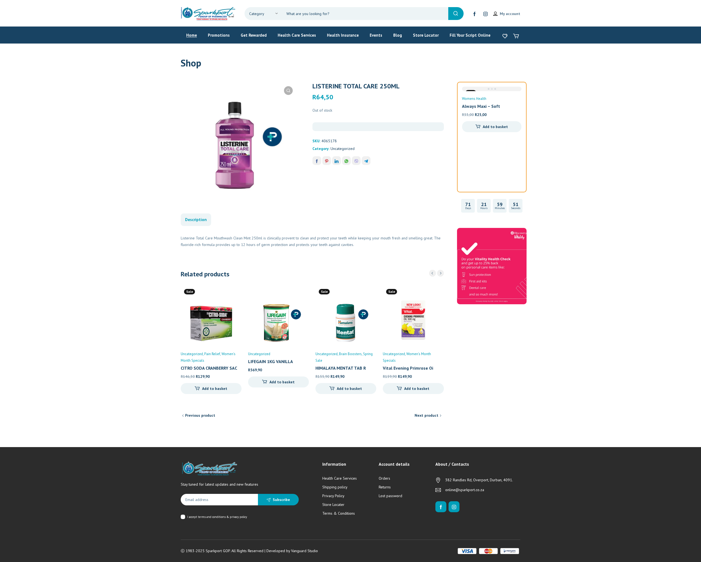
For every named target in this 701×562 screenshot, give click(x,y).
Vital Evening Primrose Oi (408, 368)
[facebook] (474, 13)
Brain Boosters (350, 354)
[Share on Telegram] (366, 160)
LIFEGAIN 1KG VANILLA (270, 361)
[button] (288, 90)
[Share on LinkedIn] (336, 160)
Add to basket (214, 388)
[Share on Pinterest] (326, 160)
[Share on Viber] (356, 160)
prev (432, 273)
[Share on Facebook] (316, 160)
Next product (426, 415)
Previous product (200, 415)
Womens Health (474, 98)
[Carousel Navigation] (436, 273)
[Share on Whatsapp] (346, 160)
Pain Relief (212, 354)
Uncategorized (343, 148)
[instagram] (485, 13)
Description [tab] (196, 219)
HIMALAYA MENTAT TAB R (340, 368)
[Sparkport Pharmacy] (208, 13)
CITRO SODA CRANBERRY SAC (209, 368)
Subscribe (281, 499)
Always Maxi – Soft (481, 106)
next (440, 273)
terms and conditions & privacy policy (222, 517)
